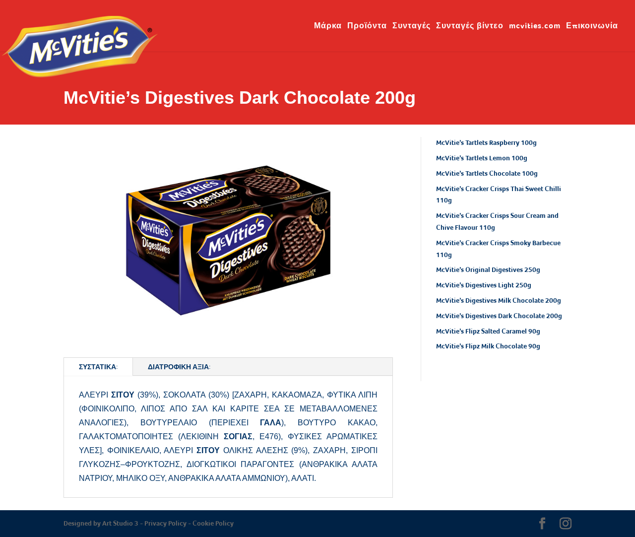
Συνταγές (411, 26)
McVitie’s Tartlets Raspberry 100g (486, 142)
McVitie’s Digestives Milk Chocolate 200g (498, 300)
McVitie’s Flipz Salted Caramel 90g (488, 331)
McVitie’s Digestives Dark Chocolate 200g (499, 316)
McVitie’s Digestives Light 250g (483, 285)
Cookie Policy (213, 523)
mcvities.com (535, 26)
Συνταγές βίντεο (470, 26)
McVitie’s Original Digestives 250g (488, 269)
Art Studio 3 (120, 523)
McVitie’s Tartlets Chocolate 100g (487, 173)
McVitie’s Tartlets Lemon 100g (481, 158)
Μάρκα (328, 26)
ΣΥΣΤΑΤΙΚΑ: (98, 367)
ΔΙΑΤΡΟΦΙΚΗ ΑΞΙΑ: (179, 367)
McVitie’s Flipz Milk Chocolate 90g (488, 346)
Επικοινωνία (592, 26)
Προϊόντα (367, 26)
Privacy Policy (165, 523)
